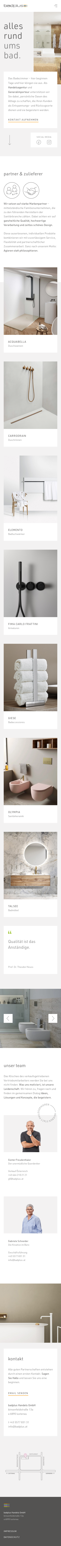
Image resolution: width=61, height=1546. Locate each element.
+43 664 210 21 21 (17, 1174)
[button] (56, 6)
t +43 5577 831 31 (18, 1422)
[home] (15, 6)
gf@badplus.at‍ (15, 1178)
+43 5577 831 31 (16, 1256)
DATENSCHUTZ (12, 1537)
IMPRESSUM (10, 1531)
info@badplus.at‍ (16, 1260)
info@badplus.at (17, 1426)
